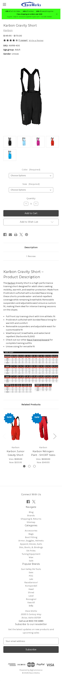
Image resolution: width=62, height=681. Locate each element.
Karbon (11, 283)
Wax (31, 557)
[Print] (15, 234)
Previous (4, 436)
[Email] (10, 234)
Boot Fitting (31, 537)
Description (31, 247)
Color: (31, 169)
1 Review (31, 256)
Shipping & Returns (31, 519)
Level (31, 595)
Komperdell (31, 585)
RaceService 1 (31, 582)
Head (31, 589)
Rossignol (31, 599)
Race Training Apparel (38, 339)
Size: (31, 184)
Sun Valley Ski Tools (31, 569)
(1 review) (23, 40)
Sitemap (31, 522)
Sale (31, 560)
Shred (31, 592)
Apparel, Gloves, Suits (31, 544)
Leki (31, 579)
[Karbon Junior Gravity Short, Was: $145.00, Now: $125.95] (15, 428)
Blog (31, 512)
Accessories (31, 530)
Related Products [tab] (31, 404)
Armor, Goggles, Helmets (31, 540)
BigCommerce (36, 670)
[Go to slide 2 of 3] (29, 466)
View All (31, 602)
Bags (31, 534)
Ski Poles (31, 550)
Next (55, 436)
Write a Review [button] (36, 40)
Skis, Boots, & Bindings (31, 547)
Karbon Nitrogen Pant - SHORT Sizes (43, 453)
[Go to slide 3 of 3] (34, 466)
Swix (31, 572)
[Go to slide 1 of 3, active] (24, 466)
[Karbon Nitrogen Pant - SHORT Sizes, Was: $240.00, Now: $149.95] (43, 428)
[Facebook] (5, 234)
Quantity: (31, 198)
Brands (31, 515)
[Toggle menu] (4, 4)
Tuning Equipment (31, 554)
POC (31, 575)
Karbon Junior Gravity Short (15, 453)
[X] (21, 234)
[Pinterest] (26, 234)
